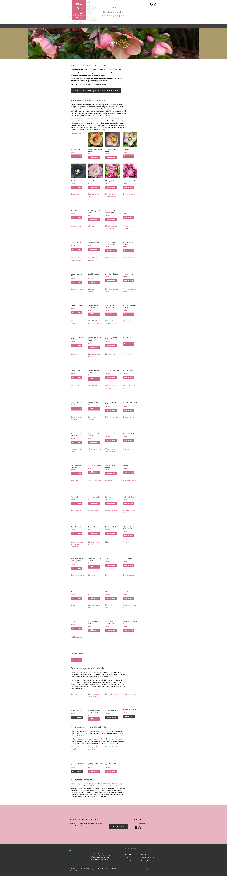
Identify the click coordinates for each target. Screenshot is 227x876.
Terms (127, 858)
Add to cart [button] (76, 156)
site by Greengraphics (150, 869)
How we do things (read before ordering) (96, 91)
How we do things (147, 858)
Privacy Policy (129, 861)
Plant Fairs (128, 26)
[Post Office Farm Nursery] (79, 10)
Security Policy (146, 861)
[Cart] (137, 26)
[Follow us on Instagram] (155, 4)
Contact (144, 854)
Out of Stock (77, 717)
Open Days (116, 26)
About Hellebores (94, 26)
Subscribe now (119, 826)
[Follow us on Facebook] (151, 4)
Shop (106, 26)
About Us (128, 854)
